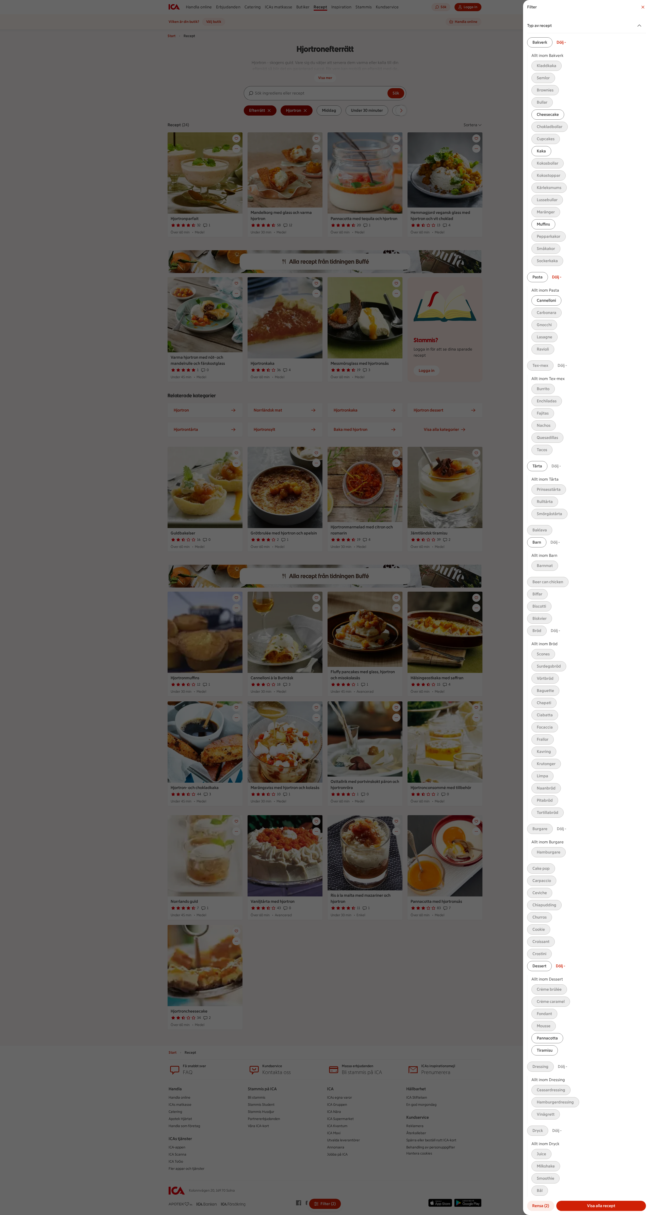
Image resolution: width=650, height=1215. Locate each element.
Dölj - (561, 42)
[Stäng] (643, 7)
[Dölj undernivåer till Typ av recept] (640, 25)
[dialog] (586, 607)
